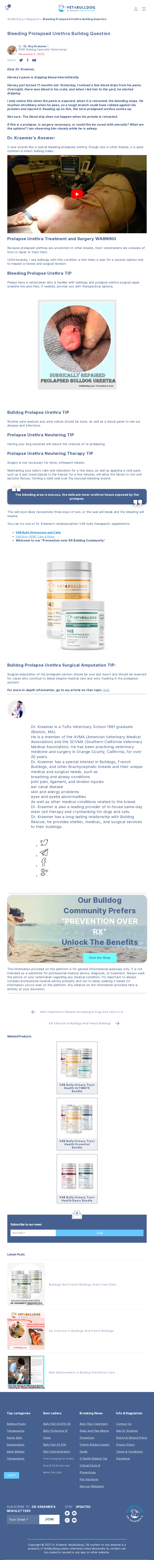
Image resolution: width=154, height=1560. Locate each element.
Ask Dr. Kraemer (127, 1430)
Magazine (33, 19)
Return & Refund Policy (131, 1437)
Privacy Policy (125, 1444)
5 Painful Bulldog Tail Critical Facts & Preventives (93, 1465)
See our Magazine (92, 1486)
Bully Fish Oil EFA (54, 1444)
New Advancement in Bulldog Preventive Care (82, 1372)
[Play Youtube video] (77, 194)
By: (33, 46)
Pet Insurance (89, 1479)
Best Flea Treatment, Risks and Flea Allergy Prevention (94, 1430)
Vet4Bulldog (15, 19)
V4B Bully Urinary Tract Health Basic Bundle (77, 1199)
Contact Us (123, 1424)
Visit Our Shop (100, 957)
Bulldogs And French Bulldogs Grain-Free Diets (82, 1284)
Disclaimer (123, 1458)
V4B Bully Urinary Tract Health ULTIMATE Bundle (77, 1088)
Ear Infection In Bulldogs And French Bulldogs (81, 1330)
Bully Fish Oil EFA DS (57, 1424)
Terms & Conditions (129, 1451)
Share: (11, 60)
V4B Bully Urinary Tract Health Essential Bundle (77, 1144)
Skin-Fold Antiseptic (56, 1451)
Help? (11, 1475)
